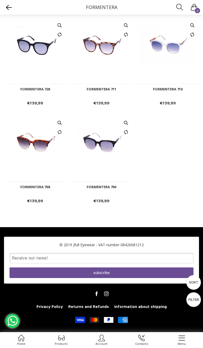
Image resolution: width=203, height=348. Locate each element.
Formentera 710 (168, 89)
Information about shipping (140, 307)
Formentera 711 (101, 89)
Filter (193, 300)
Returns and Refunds (88, 307)
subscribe (101, 273)
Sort (193, 282)
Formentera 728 (35, 89)
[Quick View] (60, 25)
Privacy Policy (49, 307)
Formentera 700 (101, 187)
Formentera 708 (35, 187)
